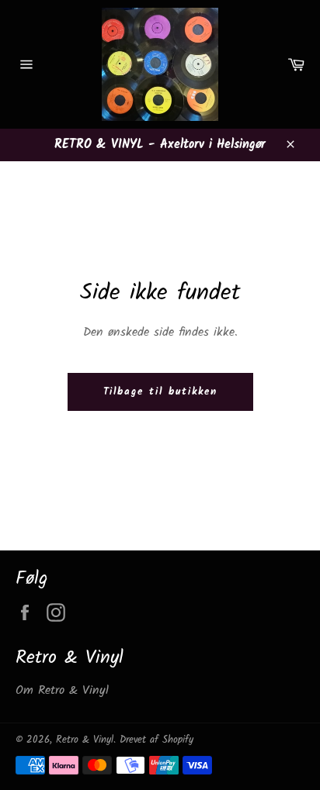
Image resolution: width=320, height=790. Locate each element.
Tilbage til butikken (160, 392)
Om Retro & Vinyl (62, 690)
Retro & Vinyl (84, 740)
